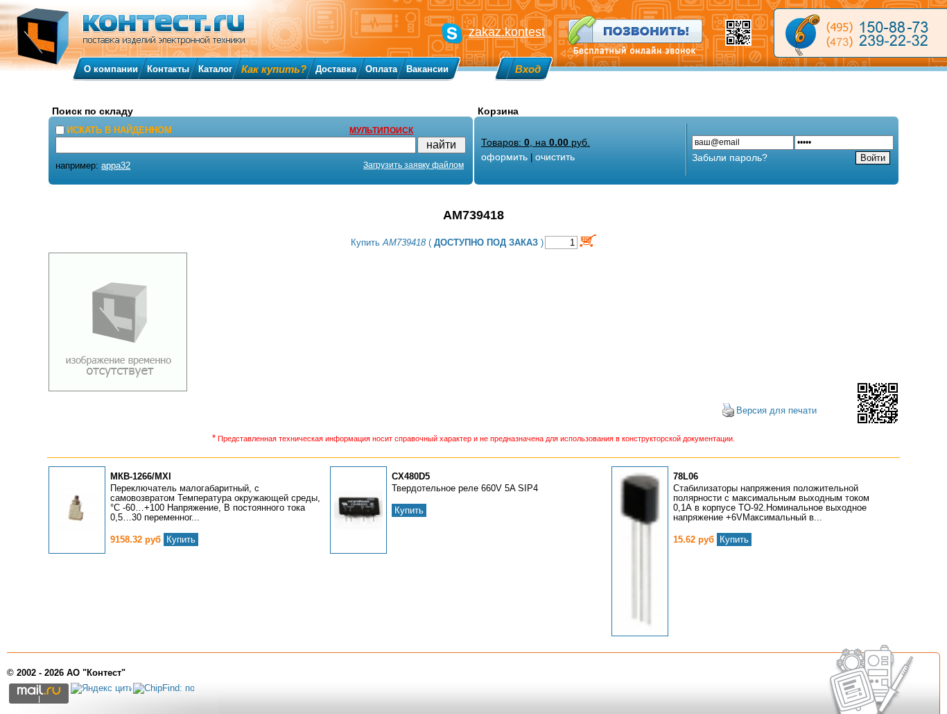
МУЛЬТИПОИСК (381, 130)
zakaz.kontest (507, 32)
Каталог (215, 69)
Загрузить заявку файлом (413, 165)
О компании (111, 69)
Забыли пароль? (729, 157)
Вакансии (427, 69)
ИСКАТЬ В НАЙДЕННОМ (119, 130)
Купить (181, 539)
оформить (504, 156)
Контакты (168, 69)
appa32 (115, 165)
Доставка (335, 69)
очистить (555, 156)
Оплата (381, 69)
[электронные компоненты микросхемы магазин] (860, 33)
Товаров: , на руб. (535, 142)
